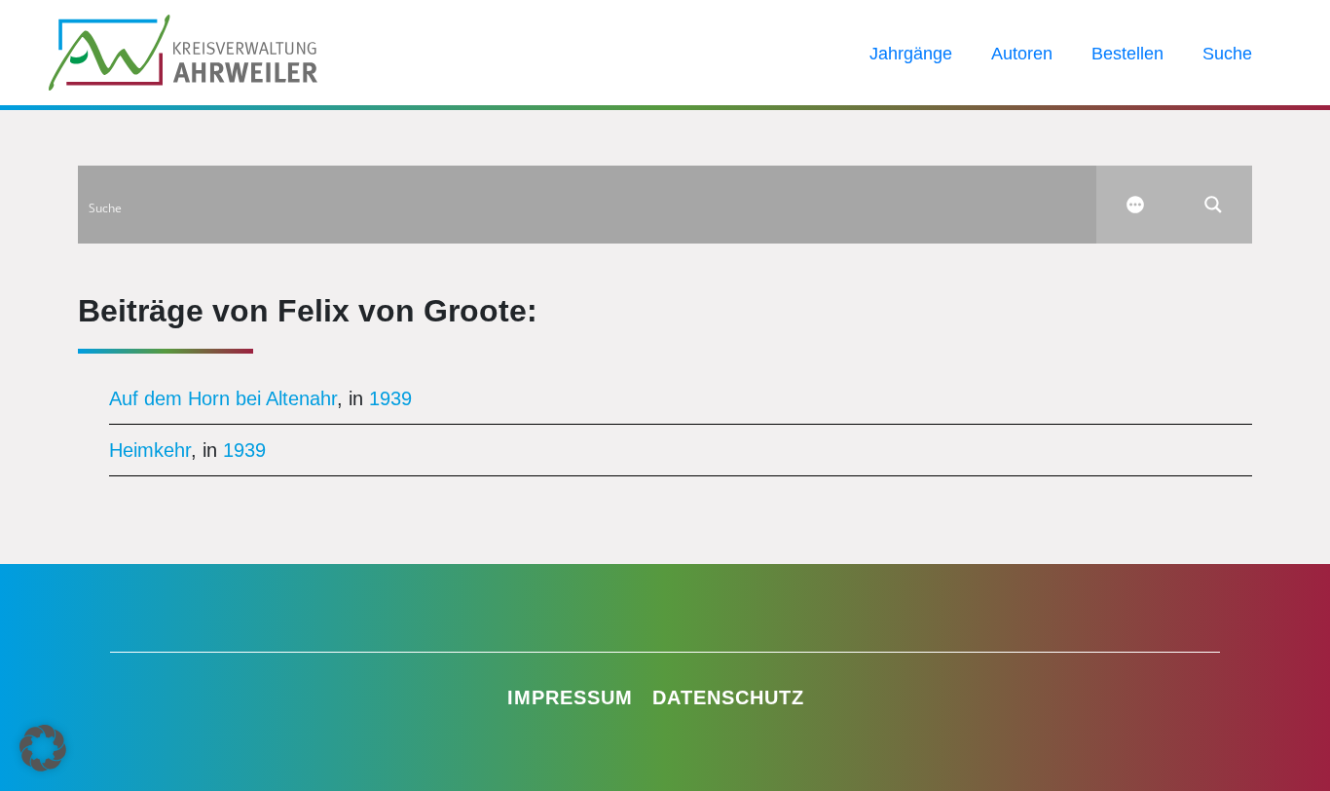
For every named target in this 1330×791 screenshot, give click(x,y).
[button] (43, 748)
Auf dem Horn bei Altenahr (223, 398)
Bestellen (1127, 53)
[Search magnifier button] (1213, 205)
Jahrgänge (910, 53)
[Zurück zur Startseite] (183, 50)
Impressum (570, 697)
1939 (390, 398)
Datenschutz (728, 697)
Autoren (1022, 53)
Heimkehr (150, 450)
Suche (1227, 53)
